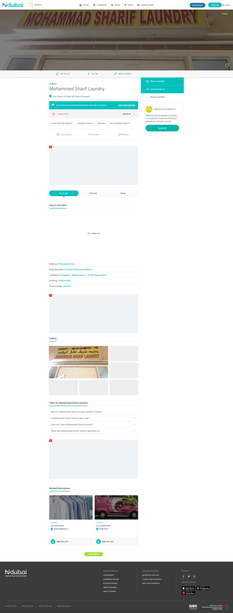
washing (101, 123)
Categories (101, 5)
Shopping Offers (111, 579)
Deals (130, 5)
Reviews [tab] (93, 193)
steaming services (85, 123)
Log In (227, 4)
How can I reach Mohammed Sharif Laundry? (72, 424)
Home (86, 5)
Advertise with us (150, 575)
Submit (162, 128)
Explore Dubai (147, 5)
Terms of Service (45, 606)
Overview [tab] (63, 193)
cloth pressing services (61, 123)
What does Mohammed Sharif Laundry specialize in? (75, 430)
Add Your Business (151, 583)
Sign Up (215, 5)
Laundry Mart (57, 525)
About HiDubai (109, 587)
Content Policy (11, 606)
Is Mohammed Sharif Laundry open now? (70, 418)
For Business (197, 5)
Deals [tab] (123, 193)
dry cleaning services (120, 123)
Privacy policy (27, 606)
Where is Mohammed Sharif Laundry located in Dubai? (76, 411)
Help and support (64, 606)
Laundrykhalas (103, 525)
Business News (110, 583)
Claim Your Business (152, 579)
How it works (109, 591)
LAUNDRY (54, 523)
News (117, 5)
